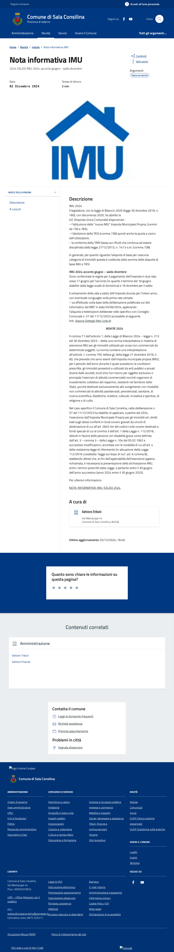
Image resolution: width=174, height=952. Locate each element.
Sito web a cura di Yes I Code (27, 948)
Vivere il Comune (86, 33)
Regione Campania (20, 4)
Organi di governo (17, 802)
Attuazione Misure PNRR (21, 934)
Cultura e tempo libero (60, 835)
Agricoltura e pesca (59, 802)
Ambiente (53, 807)
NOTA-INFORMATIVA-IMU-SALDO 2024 (94, 488)
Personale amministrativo (21, 829)
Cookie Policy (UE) (99, 903)
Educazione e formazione (62, 840)
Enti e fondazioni (16, 818)
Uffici (10, 813)
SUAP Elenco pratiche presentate (142, 821)
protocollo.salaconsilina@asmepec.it (27, 914)
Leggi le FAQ (55, 882)
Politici (11, 824)
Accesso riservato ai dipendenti (65, 914)
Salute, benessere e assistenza (106, 818)
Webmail (53, 909)
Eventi (133, 857)
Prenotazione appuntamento (64, 893)
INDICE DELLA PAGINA (19, 192)
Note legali (95, 909)
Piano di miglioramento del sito (68, 934)
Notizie (134, 802)
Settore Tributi (91, 511)
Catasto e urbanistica (60, 829)
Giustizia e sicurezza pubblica (105, 802)
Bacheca (94, 882)
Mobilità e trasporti (99, 813)
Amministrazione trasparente (105, 893)
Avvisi (133, 813)
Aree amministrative (18, 807)
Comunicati (136, 807)
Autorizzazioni (56, 824)
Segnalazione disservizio (61, 898)
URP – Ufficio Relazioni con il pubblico (23, 899)
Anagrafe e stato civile (61, 813)
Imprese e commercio (101, 807)
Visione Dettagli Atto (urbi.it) (93, 321)
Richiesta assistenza (59, 903)
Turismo (93, 835)
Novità (46, 33)
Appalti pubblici (56, 818)
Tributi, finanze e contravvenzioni (98, 826)
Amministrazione (22, 33)
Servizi (62, 33)
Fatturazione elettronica (61, 887)
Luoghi (133, 852)
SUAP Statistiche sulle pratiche (147, 829)
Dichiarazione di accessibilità (105, 914)
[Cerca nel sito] (159, 19)
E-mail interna (97, 887)
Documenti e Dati (17, 835)
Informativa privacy (100, 898)
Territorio (135, 863)
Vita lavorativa (97, 840)
